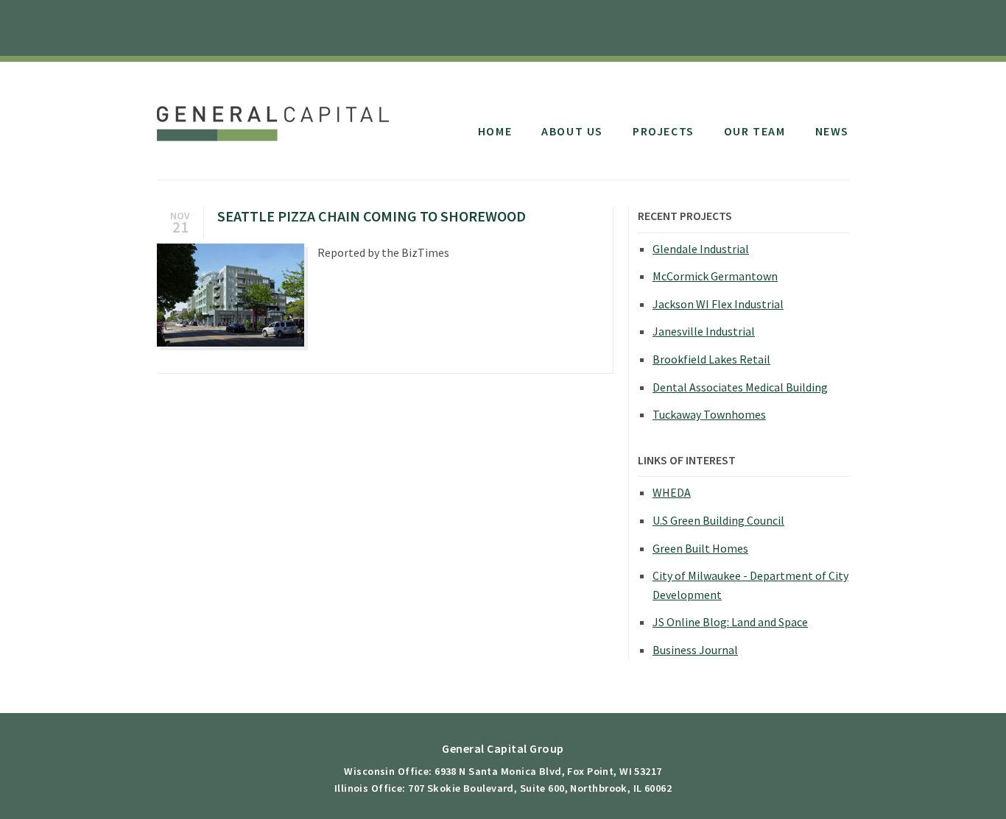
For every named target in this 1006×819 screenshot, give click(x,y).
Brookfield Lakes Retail (711, 359)
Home (495, 131)
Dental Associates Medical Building (740, 387)
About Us (572, 131)
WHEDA (672, 492)
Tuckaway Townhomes (709, 414)
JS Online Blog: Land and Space (730, 621)
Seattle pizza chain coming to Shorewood (371, 216)
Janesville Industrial (704, 331)
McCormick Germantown (715, 276)
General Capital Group (276, 116)
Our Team (755, 131)
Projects (663, 131)
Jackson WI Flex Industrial (718, 304)
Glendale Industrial (701, 248)
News (832, 131)
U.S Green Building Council (718, 520)
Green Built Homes (700, 548)
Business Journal (695, 649)
